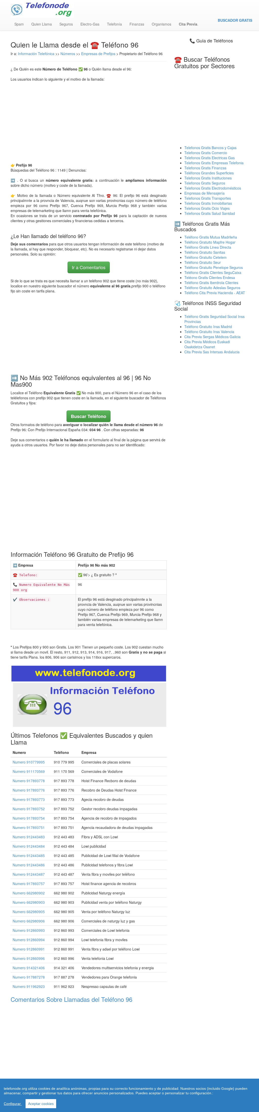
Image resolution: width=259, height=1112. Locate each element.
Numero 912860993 (29, 930)
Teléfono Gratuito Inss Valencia (209, 331)
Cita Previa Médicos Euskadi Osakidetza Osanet (207, 344)
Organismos (161, 24)
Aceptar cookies (41, 1104)
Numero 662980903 (29, 902)
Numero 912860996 (29, 958)
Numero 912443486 (29, 864)
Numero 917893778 (29, 780)
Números (68, 53)
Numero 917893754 (29, 818)
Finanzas (137, 24)
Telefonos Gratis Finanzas (205, 167)
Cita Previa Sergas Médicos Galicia (212, 336)
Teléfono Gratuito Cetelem (205, 257)
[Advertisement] (89, 122)
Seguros (66, 24)
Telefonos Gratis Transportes (207, 198)
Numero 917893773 (29, 799)
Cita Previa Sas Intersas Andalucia (212, 351)
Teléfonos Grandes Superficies (209, 172)
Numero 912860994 (29, 939)
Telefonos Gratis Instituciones (208, 177)
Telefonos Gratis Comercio (205, 152)
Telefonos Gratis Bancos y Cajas (210, 147)
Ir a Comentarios (88, 267)
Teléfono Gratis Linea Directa (207, 247)
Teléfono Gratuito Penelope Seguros (213, 267)
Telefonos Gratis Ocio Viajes (207, 208)
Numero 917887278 (29, 977)
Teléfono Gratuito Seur (202, 262)
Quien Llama (41, 24)
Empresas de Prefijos (98, 53)
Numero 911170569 (29, 771)
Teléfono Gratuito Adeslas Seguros (212, 287)
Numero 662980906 (29, 920)
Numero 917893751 (29, 827)
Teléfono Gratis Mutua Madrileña (210, 237)
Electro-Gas (89, 24)
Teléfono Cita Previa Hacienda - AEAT (214, 292)
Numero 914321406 (29, 967)
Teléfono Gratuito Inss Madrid (208, 326)
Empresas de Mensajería (204, 193)
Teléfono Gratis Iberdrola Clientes (211, 282)
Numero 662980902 (29, 892)
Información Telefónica (36, 53)
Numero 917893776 (29, 790)
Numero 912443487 (29, 874)
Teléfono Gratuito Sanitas (204, 252)
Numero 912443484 (29, 846)
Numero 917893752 (29, 808)
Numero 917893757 (29, 883)
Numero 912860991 (29, 949)
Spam (19, 24)
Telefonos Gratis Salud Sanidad (209, 213)
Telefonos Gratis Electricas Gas (209, 157)
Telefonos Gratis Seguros (204, 183)
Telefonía (114, 24)
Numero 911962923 (29, 986)
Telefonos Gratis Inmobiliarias (208, 203)
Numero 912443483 (29, 836)
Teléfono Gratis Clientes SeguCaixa (212, 272)
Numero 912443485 (29, 855)
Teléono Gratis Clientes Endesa (209, 277)
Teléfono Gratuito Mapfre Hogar (209, 242)
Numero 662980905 (29, 911)
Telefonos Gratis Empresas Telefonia (214, 162)
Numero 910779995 (29, 761)
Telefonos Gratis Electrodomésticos (212, 188)
